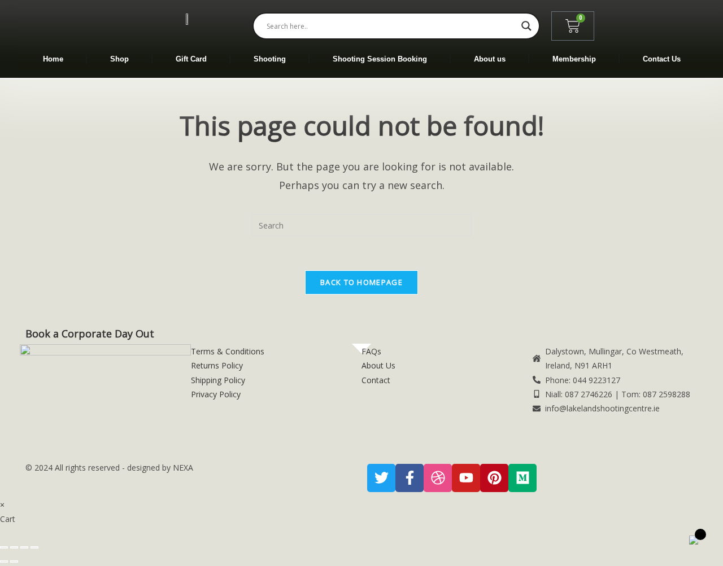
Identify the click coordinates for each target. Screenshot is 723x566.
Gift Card (191, 59)
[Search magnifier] (526, 26)
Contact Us (662, 59)
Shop (119, 59)
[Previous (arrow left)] (4, 561)
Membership (574, 59)
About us (490, 59)
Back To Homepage (361, 282)
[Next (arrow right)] (14, 561)
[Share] (24, 547)
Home (53, 59)
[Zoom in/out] (4, 547)
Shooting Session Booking (380, 59)
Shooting (270, 59)
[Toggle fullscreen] (14, 547)
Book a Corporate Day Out (89, 333)
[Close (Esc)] (34, 547)
